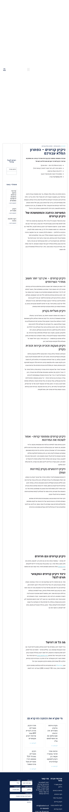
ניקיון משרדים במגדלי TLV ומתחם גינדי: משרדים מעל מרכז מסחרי (31, 757)
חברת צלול (59, 665)
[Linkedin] (47, 798)
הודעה (30, 800)
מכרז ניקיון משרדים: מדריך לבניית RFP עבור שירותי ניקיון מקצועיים (31, 732)
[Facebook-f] (39, 798)
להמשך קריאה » (12, 203)
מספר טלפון (28, 787)
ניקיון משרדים (13, 210)
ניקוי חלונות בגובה (42, 655)
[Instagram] (43, 798)
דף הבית (63, 146)
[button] (50, 69)
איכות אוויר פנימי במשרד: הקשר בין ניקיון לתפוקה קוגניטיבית (52, 756)
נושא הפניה (28, 793)
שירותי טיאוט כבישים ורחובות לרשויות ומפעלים (13, 196)
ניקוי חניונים (61, 567)
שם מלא (29, 780)
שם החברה (17, 787)
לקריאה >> (54, 746)
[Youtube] (47, 801)
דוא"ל (19, 780)
